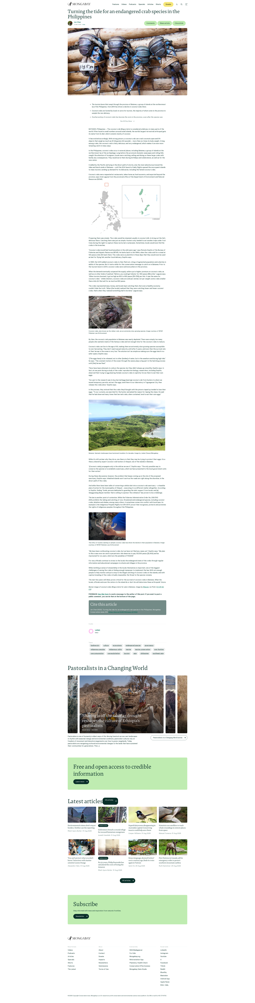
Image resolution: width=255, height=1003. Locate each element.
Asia (83, 24)
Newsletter (80, 916)
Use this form (103, 594)
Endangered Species (133, 645)
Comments (151, 23)
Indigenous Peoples (98, 649)
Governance (149, 645)
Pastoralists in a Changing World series (167, 738)
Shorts (158, 4)
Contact (102, 953)
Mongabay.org (134, 956)
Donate (168, 4)
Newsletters (103, 963)
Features (115, 4)
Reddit (162, 969)
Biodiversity (95, 645)
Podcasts (132, 4)
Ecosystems (117, 645)
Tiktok (162, 966)
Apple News (164, 982)
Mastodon (164, 976)
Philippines (145, 653)
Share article (165, 23)
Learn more (80, 782)
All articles (109, 800)
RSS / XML (164, 985)
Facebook (164, 963)
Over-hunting (159, 649)
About (101, 950)
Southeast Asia (158, 653)
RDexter (146, 587)
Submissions (103, 966)
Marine (128, 649)
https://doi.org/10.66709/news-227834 (122, 612)
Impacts (102, 960)
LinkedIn (163, 950)
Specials (142, 4)
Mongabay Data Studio (138, 969)
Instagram (164, 953)
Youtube (163, 956)
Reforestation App (136, 960)
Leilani (97, 630)
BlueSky (163, 972)
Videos (124, 4)
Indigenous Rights (115, 649)
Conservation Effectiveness (139, 966)
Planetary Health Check (138, 963)
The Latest (72, 969)
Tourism (127, 653)
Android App (165, 979)
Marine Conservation (142, 649)
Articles (150, 4)
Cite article (179, 23)
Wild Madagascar (136, 950)
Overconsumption (97, 653)
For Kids (132, 953)
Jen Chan (77, 22)
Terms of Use (104, 969)
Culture (106, 645)
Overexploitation (114, 653)
